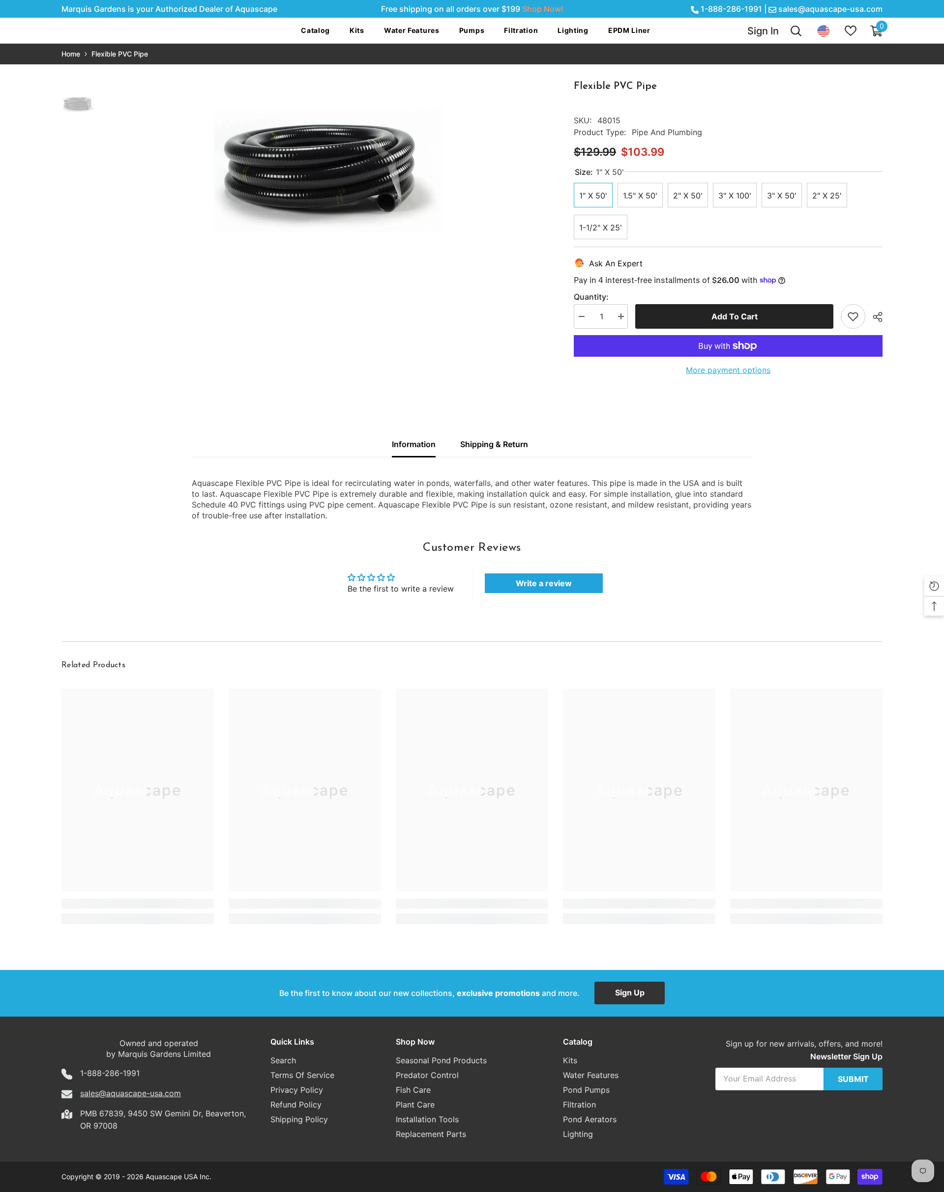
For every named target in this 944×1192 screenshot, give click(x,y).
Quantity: (591, 297)
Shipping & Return (494, 444)
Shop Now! (542, 9)
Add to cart (734, 316)
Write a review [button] (544, 583)
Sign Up (630, 992)
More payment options (728, 370)
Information (414, 444)
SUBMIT (853, 1079)
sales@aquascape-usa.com (830, 9)
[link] (137, 903)
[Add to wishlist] (853, 316)
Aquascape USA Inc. (178, 1176)
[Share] (874, 317)
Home (70, 54)
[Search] (796, 31)
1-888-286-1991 (731, 9)
